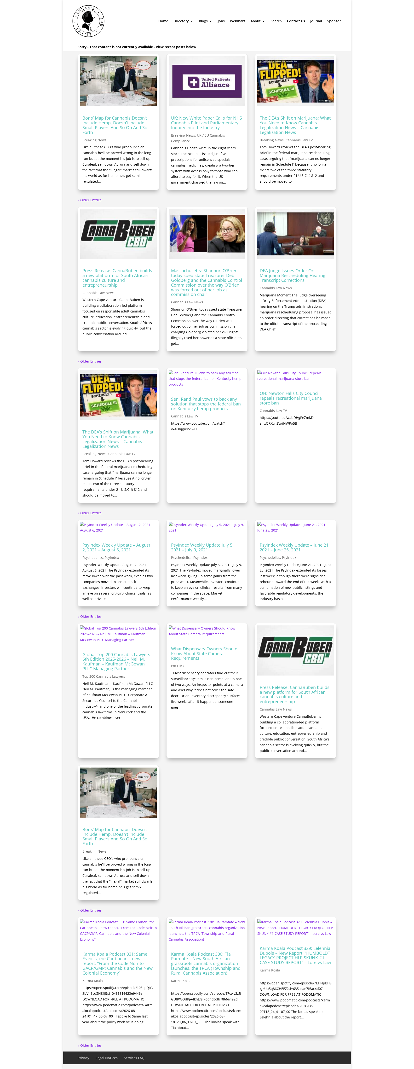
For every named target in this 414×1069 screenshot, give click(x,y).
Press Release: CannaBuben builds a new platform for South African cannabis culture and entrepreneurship (117, 278)
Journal (316, 21)
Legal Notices (107, 1058)
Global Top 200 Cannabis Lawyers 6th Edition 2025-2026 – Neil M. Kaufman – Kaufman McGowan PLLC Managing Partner (116, 661)
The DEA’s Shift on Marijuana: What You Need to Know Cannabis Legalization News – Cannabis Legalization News (295, 125)
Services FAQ (134, 1058)
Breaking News (94, 140)
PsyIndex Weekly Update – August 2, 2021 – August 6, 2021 (116, 547)
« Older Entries (90, 200)
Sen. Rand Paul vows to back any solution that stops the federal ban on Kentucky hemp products (206, 403)
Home (163, 21)
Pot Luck (177, 666)
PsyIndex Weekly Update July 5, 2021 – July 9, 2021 (202, 547)
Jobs (221, 21)
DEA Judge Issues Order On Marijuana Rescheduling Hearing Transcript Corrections (292, 275)
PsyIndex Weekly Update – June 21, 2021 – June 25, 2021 (295, 547)
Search (276, 21)
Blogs (203, 21)
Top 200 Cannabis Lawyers (103, 676)
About (256, 21)
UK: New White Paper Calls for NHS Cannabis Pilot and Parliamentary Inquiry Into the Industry (206, 122)
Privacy (83, 1058)
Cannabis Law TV (299, 140)
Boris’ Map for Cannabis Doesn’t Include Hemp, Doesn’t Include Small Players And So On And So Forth (114, 125)
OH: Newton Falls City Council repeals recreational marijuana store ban (291, 398)
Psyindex (112, 557)
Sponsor (334, 21)
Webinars (237, 21)
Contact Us (296, 21)
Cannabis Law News (98, 292)
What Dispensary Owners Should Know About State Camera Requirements (204, 653)
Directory (181, 21)
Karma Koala (92, 980)
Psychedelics (92, 557)
